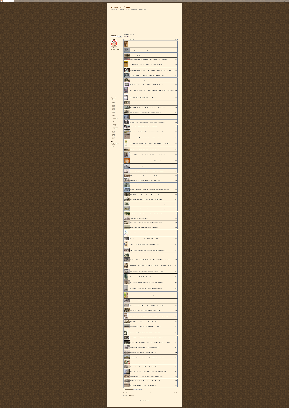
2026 (113, 99)
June (114, 121)
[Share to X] (138, 389)
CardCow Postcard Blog (115, 143)
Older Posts (176, 392)
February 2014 (115, 127)
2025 (113, 100)
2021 (113, 106)
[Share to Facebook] (140, 389)
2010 (113, 135)
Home (112, 148)
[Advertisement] (144, 22)
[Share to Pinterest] (141, 389)
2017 (113, 112)
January (114, 129)
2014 (113, 117)
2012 (113, 132)
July (114, 119)
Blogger (146, 400)
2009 (113, 137)
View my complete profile (115, 49)
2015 (113, 115)
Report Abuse (113, 146)
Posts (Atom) (131, 395)
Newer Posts (125, 392)
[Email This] (134, 389)
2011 (113, 134)
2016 (113, 114)
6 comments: (130, 389)
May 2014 (114, 122)
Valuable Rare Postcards (121, 6)
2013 (113, 131)
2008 (113, 138)
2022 (113, 105)
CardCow (114, 47)
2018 (113, 111)
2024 (113, 102)
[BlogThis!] (136, 389)
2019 (113, 109)
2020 (113, 108)
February (114, 128)
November (115, 118)
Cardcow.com (113, 144)
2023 (113, 103)
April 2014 (115, 124)
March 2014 (115, 125)
